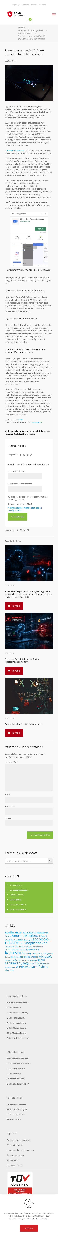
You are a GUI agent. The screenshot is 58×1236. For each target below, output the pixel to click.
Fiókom (42, 4)
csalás (20, 939)
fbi (49, 940)
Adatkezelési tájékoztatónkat (37, 1219)
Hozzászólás (11, 762)
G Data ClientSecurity (16, 1068)
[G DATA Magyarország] (17, 13)
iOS (16, 946)
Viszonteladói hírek (18, 909)
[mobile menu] (54, 14)
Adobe (8, 936)
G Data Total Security (16, 1017)
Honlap (8, 818)
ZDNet (21, 419)
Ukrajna (45, 963)
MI (37, 957)
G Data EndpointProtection (19, 1063)
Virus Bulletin (10, 967)
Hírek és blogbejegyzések (30, 30)
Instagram (10, 946)
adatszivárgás (29, 932)
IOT (20, 946)
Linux (39, 953)
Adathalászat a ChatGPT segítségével (23, 724)
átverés (9, 970)
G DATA (11, 942)
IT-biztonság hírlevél (15, 1114)
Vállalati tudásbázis (18, 904)
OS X (20, 960)
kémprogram (28, 953)
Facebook (39, 939)
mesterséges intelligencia (23, 956)
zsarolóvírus (38, 966)
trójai (38, 963)
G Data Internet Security (17, 1012)
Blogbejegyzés (25, 33)
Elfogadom (29, 1228)
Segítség (15, 4)
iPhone (25, 947)
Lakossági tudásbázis (19, 889)
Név (7, 794)
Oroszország (11, 960)
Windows (22, 967)
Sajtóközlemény (17, 894)
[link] (29, 242)
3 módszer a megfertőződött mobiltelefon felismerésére (32, 37)
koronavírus (21, 950)
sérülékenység (16, 963)
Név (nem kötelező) (16, 471)
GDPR (21, 944)
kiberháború (38, 947)
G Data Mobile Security (17, 1028)
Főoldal (21, 27)
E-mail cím (10, 806)
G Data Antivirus (14, 1007)
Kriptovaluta (32, 949)
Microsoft (45, 956)
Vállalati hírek (16, 899)
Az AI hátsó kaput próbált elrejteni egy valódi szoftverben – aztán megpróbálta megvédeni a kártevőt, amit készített (28, 594)
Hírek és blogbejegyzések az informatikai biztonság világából (27, 498)
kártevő (12, 953)
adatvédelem (42, 932)
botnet (15, 940)
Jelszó (30, 947)
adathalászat (13, 932)
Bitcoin (8, 939)
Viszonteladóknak (29, 4)
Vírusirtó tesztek (14, 1119)
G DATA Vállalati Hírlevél (21, 504)
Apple (30, 935)
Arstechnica (37, 422)
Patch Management (29, 960)
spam (41, 960)
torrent (31, 963)
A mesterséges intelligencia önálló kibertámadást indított (22, 660)
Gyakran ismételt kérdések (18, 1140)
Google (29, 942)
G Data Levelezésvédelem (18, 1083)
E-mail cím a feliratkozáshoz (20, 483)
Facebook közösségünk (17, 1109)
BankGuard (41, 936)
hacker (41, 942)
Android (18, 935)
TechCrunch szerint (15, 150)
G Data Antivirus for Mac (17, 1038)
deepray (27, 940)
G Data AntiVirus (14, 1073)
